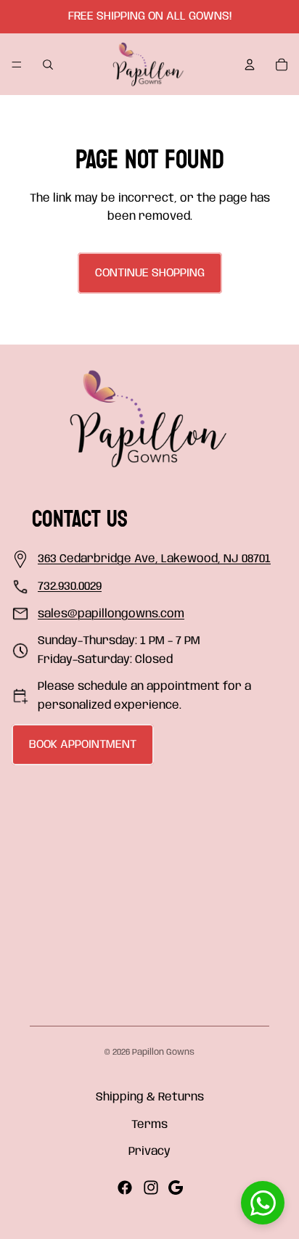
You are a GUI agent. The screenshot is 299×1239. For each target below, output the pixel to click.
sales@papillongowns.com (111, 614)
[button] (262, 1202)
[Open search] (48, 65)
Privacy (149, 1151)
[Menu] (16, 64)
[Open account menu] (250, 65)
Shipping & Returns (150, 1097)
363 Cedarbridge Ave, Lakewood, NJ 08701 (154, 559)
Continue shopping (150, 273)
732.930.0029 (70, 586)
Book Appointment (82, 744)
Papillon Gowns (163, 1052)
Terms (149, 1125)
